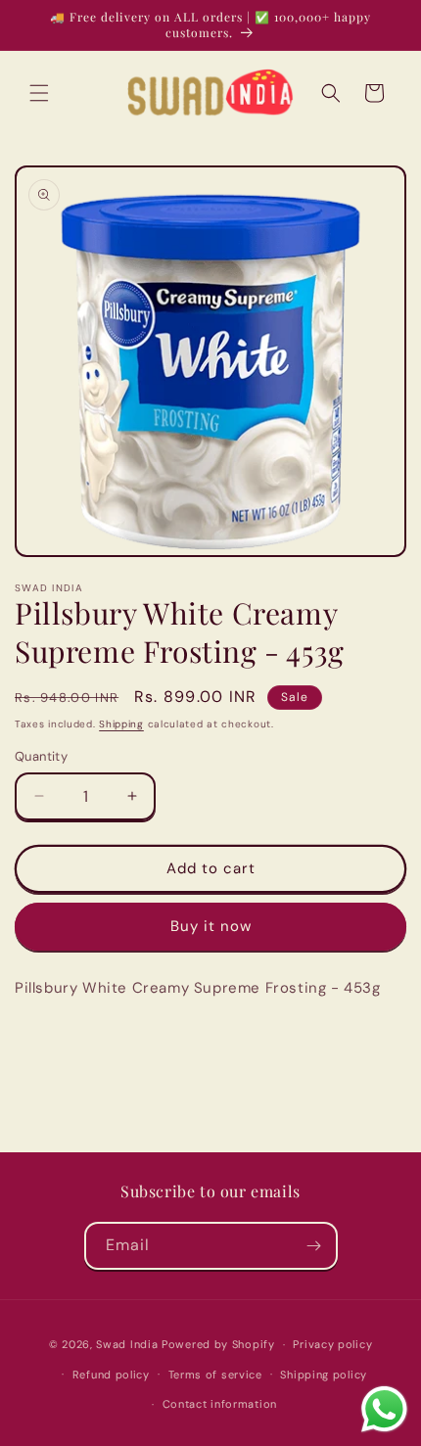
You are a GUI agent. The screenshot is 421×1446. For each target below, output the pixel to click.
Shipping (121, 724)
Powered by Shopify (218, 1344)
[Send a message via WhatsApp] (384, 1409)
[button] (39, 93)
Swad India (127, 1344)
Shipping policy (323, 1374)
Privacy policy (332, 1344)
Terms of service (215, 1374)
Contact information (220, 1404)
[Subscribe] (314, 1246)
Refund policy (111, 1374)
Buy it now (211, 926)
